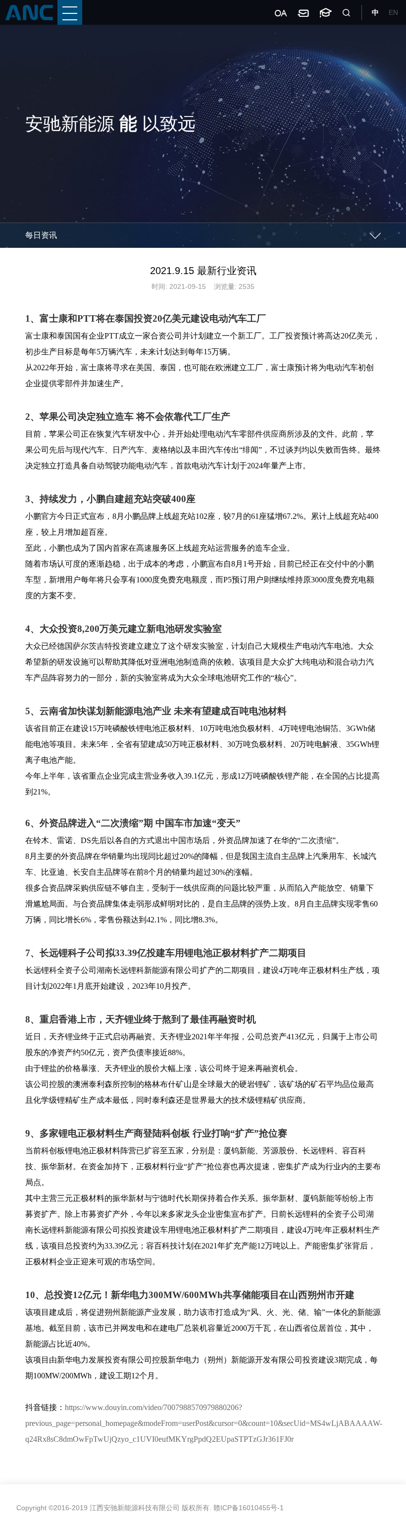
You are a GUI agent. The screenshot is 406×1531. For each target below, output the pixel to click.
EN (393, 12)
